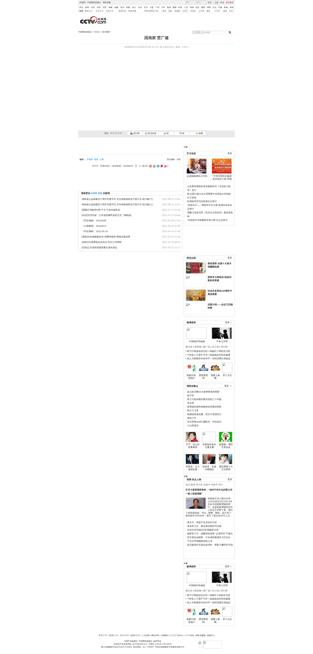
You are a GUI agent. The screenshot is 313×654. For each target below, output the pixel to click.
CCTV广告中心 (176, 635)
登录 (210, 2)
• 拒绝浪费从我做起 (221, 358)
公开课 (201, 11)
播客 (208, 11)
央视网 (82, 2)
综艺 (105, 7)
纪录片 (185, 11)
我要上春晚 (215, 376)
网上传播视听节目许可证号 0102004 (116, 647)
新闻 (87, 7)
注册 (216, 2)
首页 (81, 7)
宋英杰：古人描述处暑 (193, 468)
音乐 (122, 7)
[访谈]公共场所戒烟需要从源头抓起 (99, 247)
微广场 (206, 346)
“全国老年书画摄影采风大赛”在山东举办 (207, 220)
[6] (116, 133)
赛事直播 (132, 11)
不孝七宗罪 (222, 341)
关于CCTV (103, 635)
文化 (140, 7)
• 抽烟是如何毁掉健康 (219, 355)
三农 (186, 7)
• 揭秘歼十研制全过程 (219, 351)
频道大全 (88, 11)
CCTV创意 (189, 635)
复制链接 (116, 166)
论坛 (214, 7)
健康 (175, 7)
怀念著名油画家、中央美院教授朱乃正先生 (209, 537)
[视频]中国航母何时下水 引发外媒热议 (101, 209)
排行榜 (136, 133)
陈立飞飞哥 (193, 410)
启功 (188, 484)
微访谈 (189, 346)
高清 (164, 11)
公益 (152, 7)
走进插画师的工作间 (197, 176)
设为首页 (230, 2)
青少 (134, 7)
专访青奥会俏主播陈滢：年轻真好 (204, 421)
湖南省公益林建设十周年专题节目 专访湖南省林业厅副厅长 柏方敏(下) (117, 199)
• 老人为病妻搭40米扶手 (198, 358)
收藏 (200, 133)
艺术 (146, 7)
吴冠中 (206, 484)
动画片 (193, 11)
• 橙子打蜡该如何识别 (197, 351)
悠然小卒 (191, 418)
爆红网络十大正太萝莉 (226, 468)
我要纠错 (105, 166)
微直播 (197, 346)
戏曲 (116, 7)
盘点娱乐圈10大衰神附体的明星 (203, 391)
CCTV (217, 11)
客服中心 (211, 635)
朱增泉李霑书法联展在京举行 (202, 201)
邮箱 (226, 7)
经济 (93, 7)
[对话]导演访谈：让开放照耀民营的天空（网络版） (107, 215)
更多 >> (228, 386)
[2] (111, 133)
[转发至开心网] (150, 166)
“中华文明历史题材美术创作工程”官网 (222, 177)
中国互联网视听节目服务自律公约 (169, 647)
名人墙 (215, 346)
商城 (192, 7)
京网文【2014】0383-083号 (160, 644)
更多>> (228, 322)
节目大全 (109, 11)
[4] (113, 133)
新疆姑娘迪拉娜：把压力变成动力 (204, 414)
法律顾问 (165, 635)
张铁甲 (214, 484)
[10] (121, 133)
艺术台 (97, 32)
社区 (197, 7)
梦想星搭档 (203, 376)
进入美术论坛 (166, 47)
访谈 (220, 7)
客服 (222, 2)
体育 (99, 7)
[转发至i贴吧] (161, 166)
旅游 (169, 7)
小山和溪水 (193, 425)
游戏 (232, 7)
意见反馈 (151, 133)
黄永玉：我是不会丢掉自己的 (202, 522)
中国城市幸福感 (197, 341)
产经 (157, 7)
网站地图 (107, 2)
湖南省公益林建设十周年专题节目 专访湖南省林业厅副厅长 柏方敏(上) (117, 204)
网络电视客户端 (151, 11)
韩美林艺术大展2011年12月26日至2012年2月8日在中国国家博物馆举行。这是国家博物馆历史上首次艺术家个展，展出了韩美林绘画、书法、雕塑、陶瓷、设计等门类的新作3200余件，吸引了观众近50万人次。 (209, 507)
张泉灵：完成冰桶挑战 (209, 468)
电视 (81, 11)
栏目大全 (100, 11)
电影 (170, 11)
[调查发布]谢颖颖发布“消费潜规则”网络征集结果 (106, 236)
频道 (225, 11)
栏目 (231, 11)
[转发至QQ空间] (154, 166)
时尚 (180, 7)
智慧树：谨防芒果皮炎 (226, 446)
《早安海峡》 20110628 (94, 220)
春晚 (110, 7)
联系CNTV (135, 635)
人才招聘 (146, 635)
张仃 (220, 484)
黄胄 (193, 484)
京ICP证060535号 (139, 644)
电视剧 (177, 11)
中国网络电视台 (94, 2)
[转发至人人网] (157, 166)
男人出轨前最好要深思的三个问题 (204, 399)
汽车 (163, 7)
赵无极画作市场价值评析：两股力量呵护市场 (210, 544)
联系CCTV (113, 635)
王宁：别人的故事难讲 (193, 446)
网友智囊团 (200, 635)
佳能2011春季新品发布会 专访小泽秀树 (101, 242)
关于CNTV (124, 635)
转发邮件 (128, 166)
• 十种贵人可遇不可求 (197, 355)
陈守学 (190, 395)
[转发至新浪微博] (165, 166)
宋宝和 (190, 403)
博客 (209, 7)
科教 (128, 7)
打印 (95, 166)
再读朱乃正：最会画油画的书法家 (204, 526)
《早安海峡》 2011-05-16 (95, 231)
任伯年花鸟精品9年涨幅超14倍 (202, 529)
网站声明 (155, 635)
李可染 (199, 484)
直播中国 (122, 11)
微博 (203, 7)
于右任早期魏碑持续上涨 (199, 541)
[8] (118, 133)
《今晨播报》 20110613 (94, 226)
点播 (102, 159)
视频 (96, 159)
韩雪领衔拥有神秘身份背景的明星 (204, 406)
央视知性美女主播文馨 (209, 446)
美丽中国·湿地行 (191, 376)
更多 (230, 153)
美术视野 (106, 32)
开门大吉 (227, 375)
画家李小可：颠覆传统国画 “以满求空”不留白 (210, 533)
